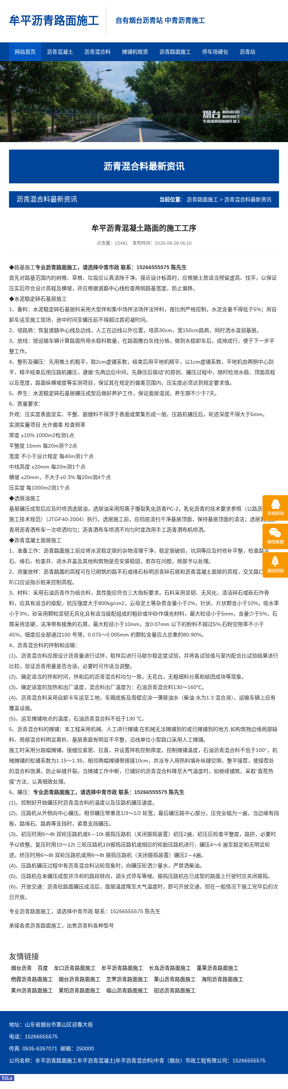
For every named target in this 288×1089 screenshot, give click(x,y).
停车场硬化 (215, 52)
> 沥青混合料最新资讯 (246, 199)
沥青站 (247, 52)
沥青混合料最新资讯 (144, 166)
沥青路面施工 (175, 52)
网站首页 (25, 52)
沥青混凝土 (60, 52)
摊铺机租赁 (135, 52)
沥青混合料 (97, 52)
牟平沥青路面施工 (54, 20)
